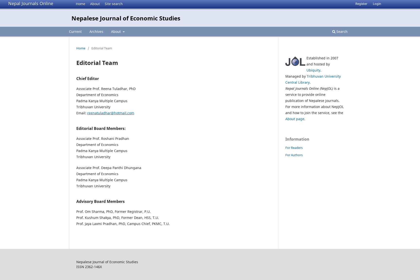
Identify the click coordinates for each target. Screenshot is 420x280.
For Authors (294, 155)
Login (377, 3)
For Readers (294, 147)
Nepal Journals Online (30, 3)
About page (294, 119)
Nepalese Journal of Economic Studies (125, 18)
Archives (96, 31)
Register (361, 3)
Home (80, 3)
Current (75, 31)
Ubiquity (313, 70)
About (95, 3)
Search (341, 31)
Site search (114, 3)
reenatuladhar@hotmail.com (110, 113)
